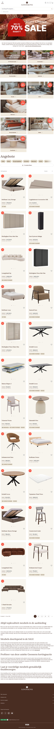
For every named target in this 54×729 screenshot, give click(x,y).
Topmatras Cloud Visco (36, 494)
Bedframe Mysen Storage (9, 531)
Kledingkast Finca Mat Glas (10, 236)
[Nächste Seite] (52, 616)
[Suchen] (52, 8)
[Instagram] (8, 713)
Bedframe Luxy (6, 310)
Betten (8, 161)
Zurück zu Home (5, 11)
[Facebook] (2, 713)
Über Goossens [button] (4, 694)
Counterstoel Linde (35, 531)
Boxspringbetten (17, 161)
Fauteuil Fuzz (33, 310)
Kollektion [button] (2, 703)
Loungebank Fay (6, 273)
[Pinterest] (5, 713)
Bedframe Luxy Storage (9, 199)
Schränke (26, 161)
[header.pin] (45, 3)
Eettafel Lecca (33, 347)
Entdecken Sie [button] (3, 697)
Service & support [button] (4, 700)
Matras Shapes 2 (7, 383)
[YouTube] (12, 713)
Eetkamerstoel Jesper (35, 568)
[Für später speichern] (24, 197)
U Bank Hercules (7, 604)
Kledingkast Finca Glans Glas (10, 347)
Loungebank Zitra (7, 568)
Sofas (3, 161)
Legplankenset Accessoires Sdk (38, 199)
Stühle (40, 161)
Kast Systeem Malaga (35, 236)
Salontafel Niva (33, 420)
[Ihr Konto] (48, 3)
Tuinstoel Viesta (6, 420)
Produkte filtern (28, 165)
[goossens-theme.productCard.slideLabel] (11, 195)
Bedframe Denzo (34, 457)
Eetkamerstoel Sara (7, 457)
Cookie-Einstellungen (22, 727)
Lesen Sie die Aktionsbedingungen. (33, 46)
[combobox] (26, 8)
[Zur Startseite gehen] (27, 3)
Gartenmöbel (48, 161)
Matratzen (33, 161)
